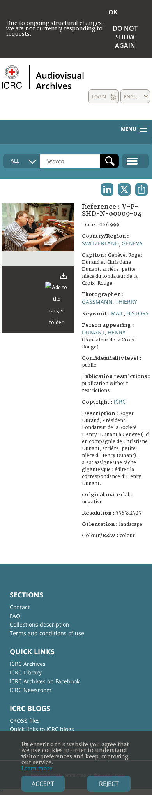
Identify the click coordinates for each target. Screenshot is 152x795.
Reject (109, 783)
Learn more (37, 768)
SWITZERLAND (100, 243)
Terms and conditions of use (47, 633)
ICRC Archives (28, 663)
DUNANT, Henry (103, 332)
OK (112, 12)
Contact (20, 607)
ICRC (120, 401)
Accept (43, 783)
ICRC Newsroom (30, 689)
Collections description (39, 624)
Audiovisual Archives (60, 80)
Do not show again (125, 37)
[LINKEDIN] (107, 189)
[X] (124, 189)
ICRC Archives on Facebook (45, 681)
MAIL (117, 313)
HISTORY (137, 313)
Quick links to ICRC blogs (42, 729)
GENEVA (132, 243)
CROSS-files (25, 720)
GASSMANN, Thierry (109, 301)
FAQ (15, 616)
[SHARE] (141, 189)
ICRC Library (26, 672)
